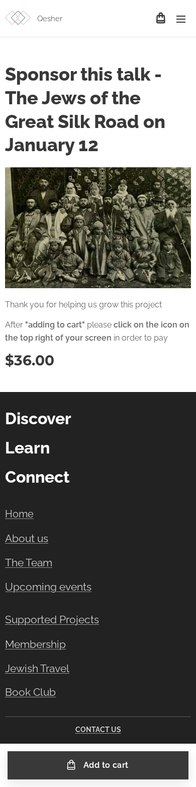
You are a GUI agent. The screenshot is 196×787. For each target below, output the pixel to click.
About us (26, 538)
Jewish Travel (37, 668)
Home (19, 514)
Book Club (30, 692)
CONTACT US (98, 730)
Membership (35, 644)
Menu (181, 19)
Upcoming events (48, 587)
